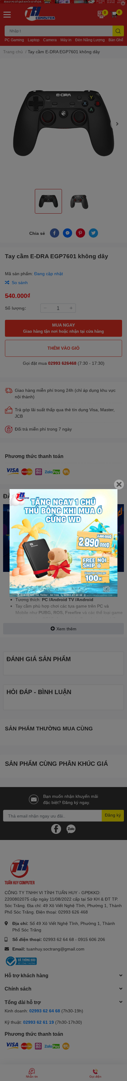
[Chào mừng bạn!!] (63, 543)
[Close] (119, 484)
